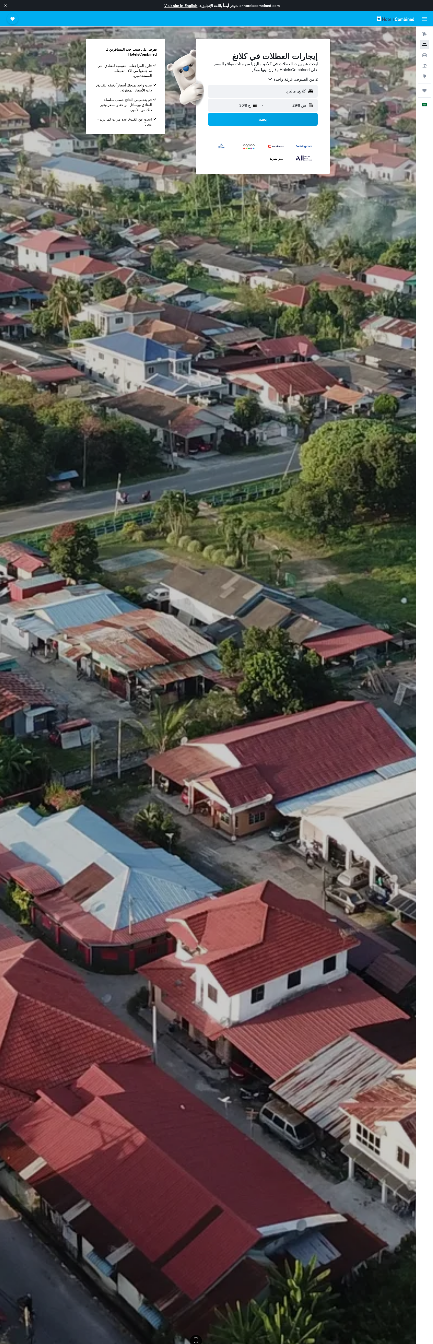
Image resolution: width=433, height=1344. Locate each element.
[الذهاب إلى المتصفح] (424, 76)
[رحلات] (424, 90)
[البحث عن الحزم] (424, 66)
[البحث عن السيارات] (424, 55)
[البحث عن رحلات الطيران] (424, 34)
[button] (5, 5)
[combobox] (293, 79)
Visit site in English (180, 5)
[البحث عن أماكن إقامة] (424, 45)
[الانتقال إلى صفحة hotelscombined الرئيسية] (395, 18)
